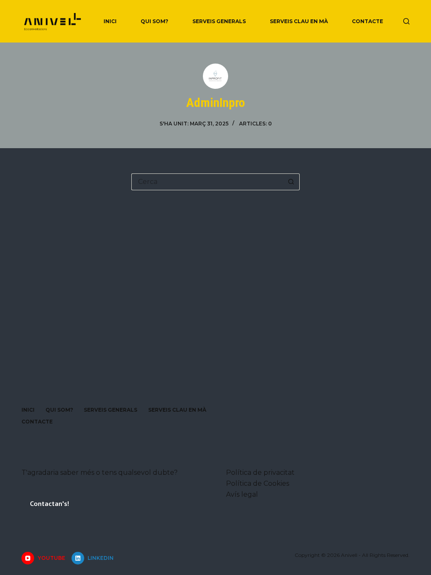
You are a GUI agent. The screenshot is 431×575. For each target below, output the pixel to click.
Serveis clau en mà (299, 21)
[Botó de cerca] (291, 181)
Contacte (367, 21)
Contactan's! (49, 503)
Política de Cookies (257, 483)
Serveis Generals (219, 21)
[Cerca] (406, 21)
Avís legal (242, 494)
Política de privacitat (260, 473)
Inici (110, 21)
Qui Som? (154, 21)
